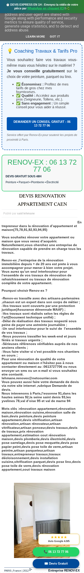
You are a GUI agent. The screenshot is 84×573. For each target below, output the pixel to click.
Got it (55, 36)
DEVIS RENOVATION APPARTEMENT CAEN (42, 199)
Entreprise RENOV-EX (64, 570)
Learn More (35, 36)
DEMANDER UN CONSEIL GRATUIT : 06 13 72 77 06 (42, 123)
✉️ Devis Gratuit (56, 563)
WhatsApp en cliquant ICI (45, 8)
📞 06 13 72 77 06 (56, 552)
